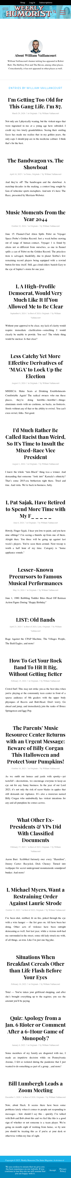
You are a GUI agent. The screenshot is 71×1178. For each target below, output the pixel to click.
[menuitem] (23, 2)
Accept (52, 1170)
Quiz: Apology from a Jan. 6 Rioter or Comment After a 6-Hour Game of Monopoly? (35, 1028)
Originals (33, 113)
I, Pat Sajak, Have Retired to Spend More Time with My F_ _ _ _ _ (35, 509)
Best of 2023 (35, 846)
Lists (40, 626)
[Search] (52, 12)
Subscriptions (45, 2)
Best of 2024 (35, 313)
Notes (28, 174)
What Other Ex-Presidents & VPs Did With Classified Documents (35, 829)
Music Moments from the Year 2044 (35, 215)
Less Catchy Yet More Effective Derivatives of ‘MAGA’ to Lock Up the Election (35, 366)
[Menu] (61, 12)
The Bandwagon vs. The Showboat (35, 164)
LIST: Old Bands (35, 619)
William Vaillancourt (50, 113)
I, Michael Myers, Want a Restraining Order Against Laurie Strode (36, 896)
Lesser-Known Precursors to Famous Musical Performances (35, 576)
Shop (22, 2)
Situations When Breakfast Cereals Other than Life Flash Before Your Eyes (35, 967)
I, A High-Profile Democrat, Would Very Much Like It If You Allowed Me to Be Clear (35, 296)
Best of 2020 (30, 1097)
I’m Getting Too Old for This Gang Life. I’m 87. (35, 103)
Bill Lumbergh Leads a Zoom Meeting (35, 1087)
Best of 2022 (29, 910)
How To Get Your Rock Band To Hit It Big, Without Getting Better (35, 667)
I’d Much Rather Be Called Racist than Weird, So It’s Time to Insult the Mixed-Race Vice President (35, 443)
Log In (32, 2)
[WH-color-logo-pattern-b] (29, 12)
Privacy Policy (63, 1170)
